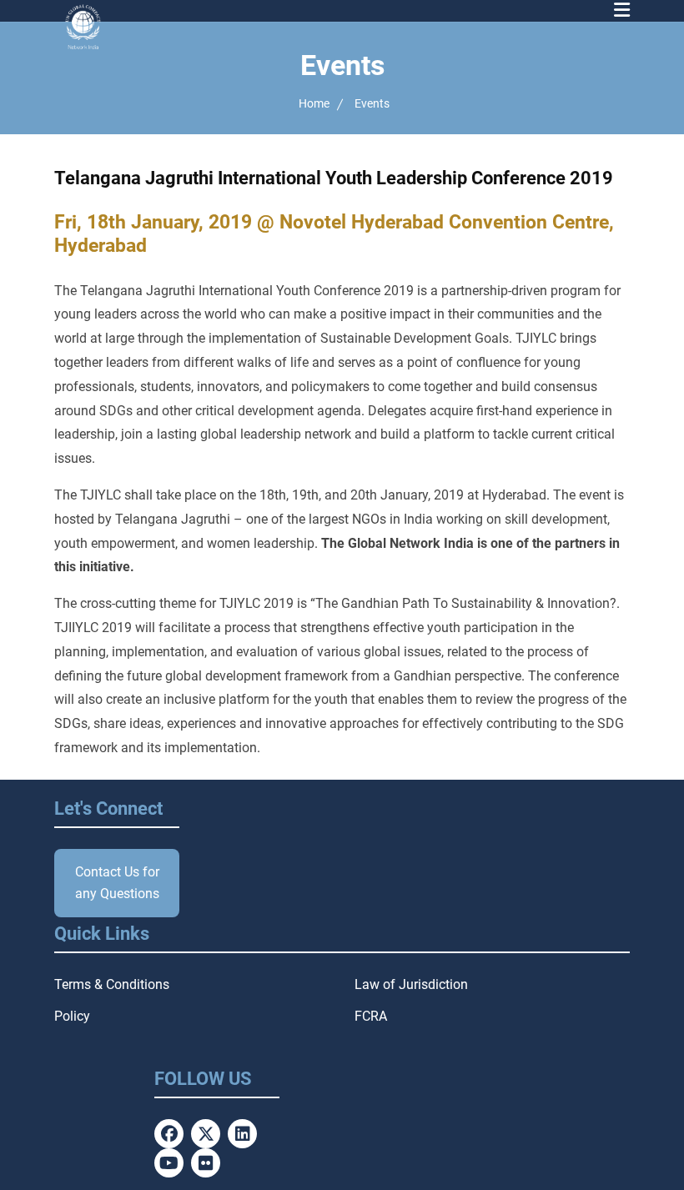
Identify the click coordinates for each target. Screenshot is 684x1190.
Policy (72, 1016)
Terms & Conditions (111, 984)
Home (314, 103)
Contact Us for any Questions (117, 882)
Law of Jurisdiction (411, 984)
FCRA (371, 1016)
